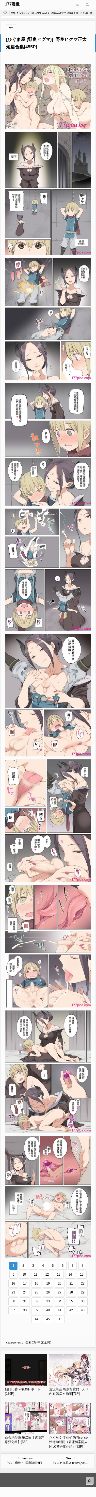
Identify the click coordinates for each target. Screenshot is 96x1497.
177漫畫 (12, 4)
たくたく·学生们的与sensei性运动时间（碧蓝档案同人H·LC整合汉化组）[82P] (68, 1442)
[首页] (90, 1481)
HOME (12, 12)
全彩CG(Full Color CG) (33, 12)
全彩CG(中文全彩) (61, 12)
